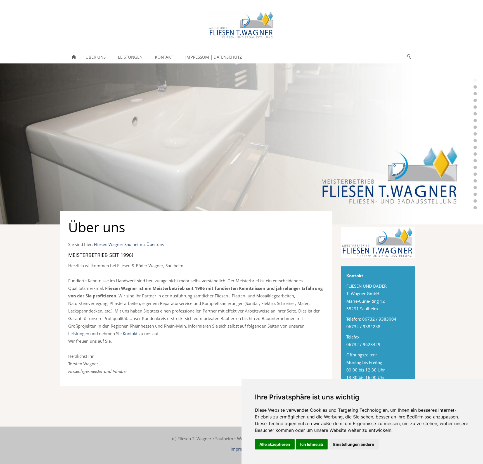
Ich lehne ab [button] (311, 444)
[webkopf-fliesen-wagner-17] (475, 154)
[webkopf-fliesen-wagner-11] (475, 120)
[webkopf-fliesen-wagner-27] (475, 194)
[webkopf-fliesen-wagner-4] (475, 80)
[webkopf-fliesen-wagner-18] (475, 160)
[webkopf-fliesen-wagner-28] (475, 201)
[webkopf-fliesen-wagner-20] (475, 167)
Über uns (155, 244)
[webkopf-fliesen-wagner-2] (475, 87)
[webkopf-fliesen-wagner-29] (475, 207)
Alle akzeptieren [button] (274, 444)
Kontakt (130, 333)
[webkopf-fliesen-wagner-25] (475, 180)
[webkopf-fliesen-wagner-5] (475, 100)
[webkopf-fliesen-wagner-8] (475, 107)
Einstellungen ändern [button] (353, 444)
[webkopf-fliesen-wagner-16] (475, 147)
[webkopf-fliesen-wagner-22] (475, 174)
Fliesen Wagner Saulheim (118, 244)
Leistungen (78, 333)
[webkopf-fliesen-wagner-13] (475, 127)
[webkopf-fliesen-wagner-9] (475, 113)
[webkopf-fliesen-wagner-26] (475, 187)
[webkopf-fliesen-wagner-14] (475, 134)
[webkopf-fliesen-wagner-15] (475, 140)
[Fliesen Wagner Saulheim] (73, 57)
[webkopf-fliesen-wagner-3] (475, 93)
